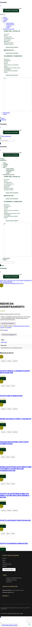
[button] (0, 121)
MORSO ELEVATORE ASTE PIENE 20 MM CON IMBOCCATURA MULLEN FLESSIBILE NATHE (15, 468)
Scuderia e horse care (8, 29)
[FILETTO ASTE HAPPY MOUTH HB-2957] (16, 505)
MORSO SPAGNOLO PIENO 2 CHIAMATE (15, 419)
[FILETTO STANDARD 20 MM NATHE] (16, 528)
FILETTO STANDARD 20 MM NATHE (14, 543)
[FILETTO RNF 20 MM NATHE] (16, 381)
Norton (6, 330)
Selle (4, 21)
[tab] (9, 334)
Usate (7, 27)
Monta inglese (10, 23)
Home (4, 17)
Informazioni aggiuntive (9, 334)
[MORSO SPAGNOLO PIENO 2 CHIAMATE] (16, 404)
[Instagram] (6, 599)
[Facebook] (3, 599)
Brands (5, 114)
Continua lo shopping (11, 10)
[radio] (3, 361)
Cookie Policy (10, 613)
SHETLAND (4, 342)
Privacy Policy (3, 613)
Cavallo (5, 20)
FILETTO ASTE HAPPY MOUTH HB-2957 (15, 520)
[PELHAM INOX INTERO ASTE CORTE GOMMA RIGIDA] (16, 427)
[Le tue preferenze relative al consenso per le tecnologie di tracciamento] (29, 624)
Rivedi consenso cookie (18, 613)
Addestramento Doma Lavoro (22, 326)
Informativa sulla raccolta (9, 625)
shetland (9, 327)
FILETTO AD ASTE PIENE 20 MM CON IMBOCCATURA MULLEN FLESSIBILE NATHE (14, 495)
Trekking (8, 26)
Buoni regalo (6, 112)
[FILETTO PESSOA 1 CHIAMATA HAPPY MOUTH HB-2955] (16, 356)
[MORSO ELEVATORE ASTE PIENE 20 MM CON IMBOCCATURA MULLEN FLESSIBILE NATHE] (16, 452)
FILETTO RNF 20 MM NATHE (11, 396)
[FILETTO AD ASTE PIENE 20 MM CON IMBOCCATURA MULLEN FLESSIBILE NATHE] (16, 479)
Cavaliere (5, 18)
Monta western (10, 24)
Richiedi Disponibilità (8, 323)
